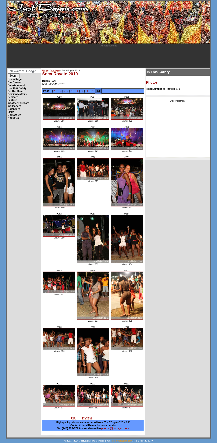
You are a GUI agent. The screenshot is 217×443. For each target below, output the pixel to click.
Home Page (15, 79)
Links (11, 112)
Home (45, 70)
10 (82, 91)
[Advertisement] (108, 56)
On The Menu (15, 91)
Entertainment (16, 85)
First (73, 417)
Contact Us (14, 115)
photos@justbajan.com (115, 428)
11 (86, 91)
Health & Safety (17, 88)
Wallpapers (14, 106)
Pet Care (13, 97)
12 (91, 91)
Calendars (14, 109)
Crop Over (55, 70)
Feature (12, 100)
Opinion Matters (17, 94)
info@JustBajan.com (122, 441)
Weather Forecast (18, 103)
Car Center (14, 82)
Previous (87, 417)
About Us (13, 117)
